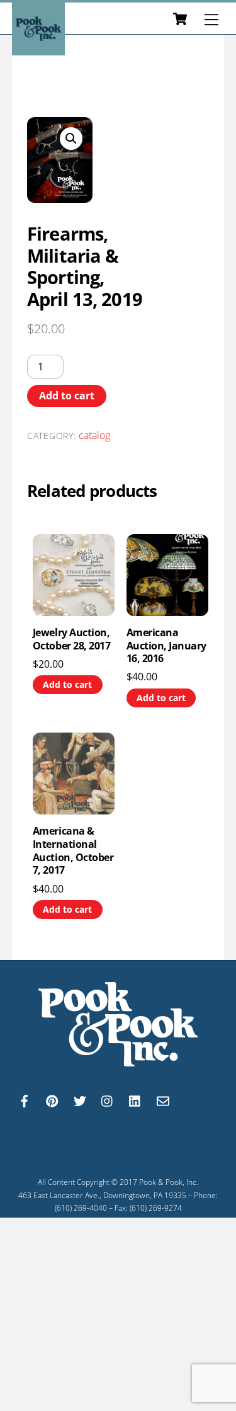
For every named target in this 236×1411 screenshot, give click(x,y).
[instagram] (107, 1099)
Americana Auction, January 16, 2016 (166, 645)
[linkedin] (135, 1099)
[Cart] (180, 19)
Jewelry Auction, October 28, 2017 (71, 639)
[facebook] (24, 1099)
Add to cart (66, 396)
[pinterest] (52, 1099)
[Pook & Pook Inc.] (38, 49)
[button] (71, 138)
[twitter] (80, 1099)
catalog (94, 435)
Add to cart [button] (67, 684)
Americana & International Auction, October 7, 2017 (73, 851)
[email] (163, 1099)
